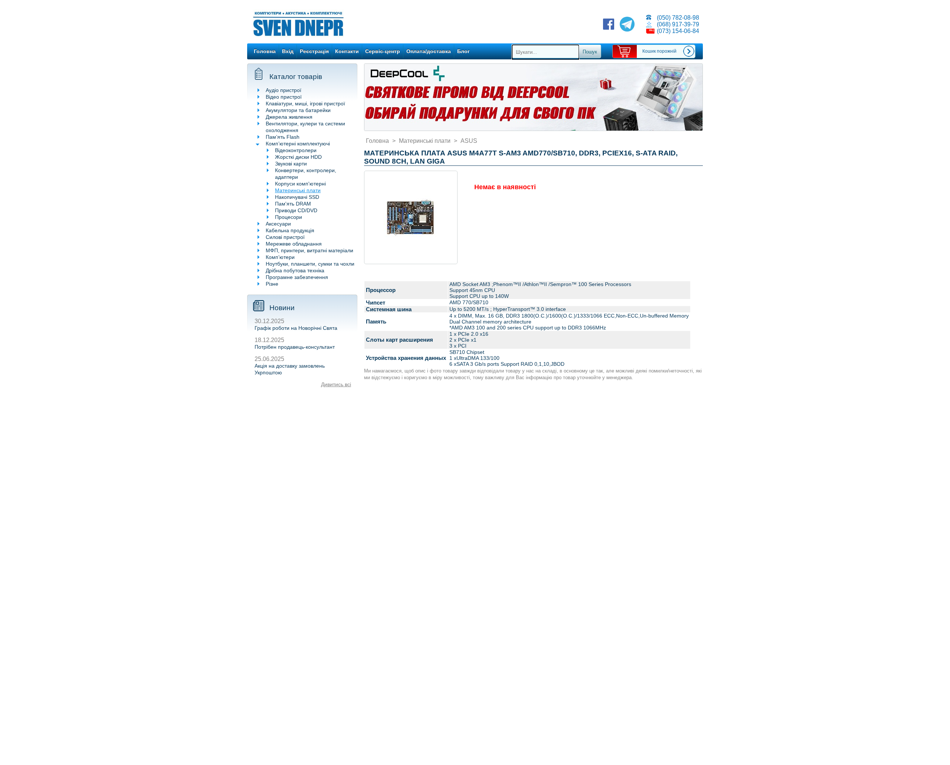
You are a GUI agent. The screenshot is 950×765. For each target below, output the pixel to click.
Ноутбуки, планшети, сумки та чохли (310, 264)
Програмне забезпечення (297, 277)
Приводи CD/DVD (296, 210)
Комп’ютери (280, 257)
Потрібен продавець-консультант (295, 347)
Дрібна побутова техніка (295, 270)
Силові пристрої (285, 237)
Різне (272, 284)
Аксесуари (278, 224)
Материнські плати (298, 190)
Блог (463, 51)
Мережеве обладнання (294, 244)
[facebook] (608, 25)
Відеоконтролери (296, 150)
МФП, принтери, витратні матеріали (309, 250)
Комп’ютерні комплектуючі (298, 144)
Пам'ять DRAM (293, 204)
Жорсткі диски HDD (298, 157)
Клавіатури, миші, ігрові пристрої (305, 103)
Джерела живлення (289, 117)
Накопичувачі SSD (297, 197)
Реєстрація (314, 51)
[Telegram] (627, 25)
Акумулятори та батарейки (298, 110)
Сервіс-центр (382, 51)
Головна (265, 51)
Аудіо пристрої (283, 90)
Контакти (347, 51)
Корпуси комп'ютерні (300, 184)
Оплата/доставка (428, 51)
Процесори (288, 217)
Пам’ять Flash (282, 137)
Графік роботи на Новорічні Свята (296, 328)
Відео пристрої (284, 97)
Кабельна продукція (290, 230)
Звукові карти (291, 164)
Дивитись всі (336, 384)
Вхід (288, 51)
